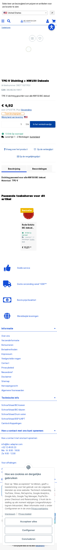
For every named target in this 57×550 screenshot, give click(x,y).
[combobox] (25, 13)
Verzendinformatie (10, 340)
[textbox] (24, 13)
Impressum (10, 514)
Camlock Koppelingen (11, 423)
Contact (5, 363)
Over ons (5, 336)
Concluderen (28, 539)
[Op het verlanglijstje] (40, 38)
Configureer (28, 530)
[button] (47, 21)
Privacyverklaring (39, 508)
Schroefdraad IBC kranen (13, 405)
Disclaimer (6, 377)
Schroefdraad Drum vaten (13, 414)
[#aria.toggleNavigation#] (2, 21)
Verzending (26, 110)
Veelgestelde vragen (11, 358)
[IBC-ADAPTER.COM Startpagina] (28, 21)
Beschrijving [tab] (14, 169)
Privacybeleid (24, 514)
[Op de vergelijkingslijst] (32, 38)
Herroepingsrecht (9, 386)
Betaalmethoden (9, 349)
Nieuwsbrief (7, 372)
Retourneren (7, 345)
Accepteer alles (28, 521)
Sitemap (5, 381)
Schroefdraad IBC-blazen (13, 410)
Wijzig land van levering (12, 117)
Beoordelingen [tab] (39, 169)
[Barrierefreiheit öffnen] (51, 27)
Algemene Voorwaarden (12, 390)
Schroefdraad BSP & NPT (13, 419)
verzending (40, 546)
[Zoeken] (8, 21)
